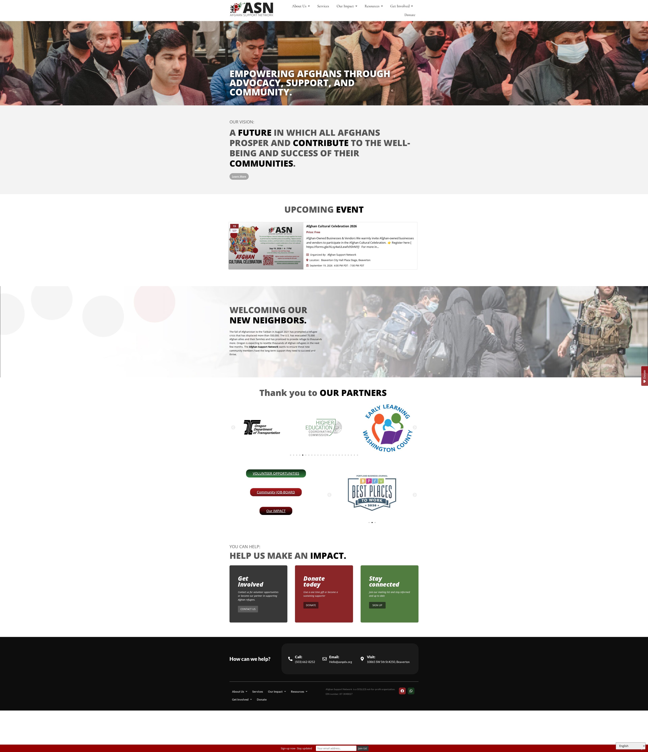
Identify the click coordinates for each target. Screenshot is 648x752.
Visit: (371, 657)
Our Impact (345, 6)
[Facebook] (402, 691)
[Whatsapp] (411, 691)
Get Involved (400, 6)
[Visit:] (362, 659)
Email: (334, 657)
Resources (372, 6)
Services (323, 6)
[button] (300, 6)
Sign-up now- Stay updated (296, 748)
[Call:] (290, 659)
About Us (299, 6)
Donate (409, 14)
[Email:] (324, 659)
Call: (298, 657)
